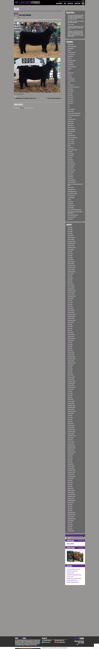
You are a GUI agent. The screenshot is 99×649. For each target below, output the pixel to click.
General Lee (70, 84)
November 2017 (71, 431)
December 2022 (71, 314)
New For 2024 (71, 143)
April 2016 (70, 462)
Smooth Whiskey (71, 180)
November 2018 (71, 407)
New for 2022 (71, 141)
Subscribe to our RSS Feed (60, 640)
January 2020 (71, 379)
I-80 (69, 105)
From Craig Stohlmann (25, 15)
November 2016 (71, 447)
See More (81, 547)
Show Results (20, 94)
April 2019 (70, 397)
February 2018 (71, 425)
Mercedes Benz (71, 131)
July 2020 (70, 366)
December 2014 (71, 494)
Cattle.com (70, 576)
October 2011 (71, 530)
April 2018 (70, 421)
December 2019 (71, 381)
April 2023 (70, 306)
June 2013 (70, 524)
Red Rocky (70, 159)
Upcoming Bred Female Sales (74, 209)
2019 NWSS (70, 48)
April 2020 (70, 372)
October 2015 (71, 474)
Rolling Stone (71, 161)
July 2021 (70, 342)
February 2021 (71, 352)
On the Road (71, 147)
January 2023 (71, 312)
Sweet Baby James (72, 191)
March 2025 (70, 259)
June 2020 (70, 368)
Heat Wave (70, 95)
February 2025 (71, 261)
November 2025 (71, 243)
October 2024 (71, 269)
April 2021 (70, 348)
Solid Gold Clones (72, 182)
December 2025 (71, 241)
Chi (68, 70)
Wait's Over (70, 219)
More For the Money (72, 137)
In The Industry (71, 109)
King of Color (71, 111)
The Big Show (71, 197)
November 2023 (71, 292)
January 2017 (71, 443)
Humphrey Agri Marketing (74, 574)
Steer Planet (70, 572)
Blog (83, 3)
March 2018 (70, 423)
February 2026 (71, 237)
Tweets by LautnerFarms (70, 543)
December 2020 (71, 356)
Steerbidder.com (71, 189)
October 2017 (71, 433)
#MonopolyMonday (72, 46)
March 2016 (70, 464)
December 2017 (71, 429)
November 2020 (71, 358)
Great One (70, 93)
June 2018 (70, 417)
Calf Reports (70, 64)
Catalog (69, 68)
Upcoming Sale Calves (73, 215)
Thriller (69, 199)
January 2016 (71, 468)
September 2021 (71, 338)
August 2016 (71, 453)
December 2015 (71, 470)
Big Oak (69, 58)
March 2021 (70, 350)
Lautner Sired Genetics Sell (74, 113)
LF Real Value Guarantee (73, 115)
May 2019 (70, 395)
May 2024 (70, 279)
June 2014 (70, 506)
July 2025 (70, 251)
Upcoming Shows (72, 217)
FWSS (69, 82)
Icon (69, 107)
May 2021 (70, 346)
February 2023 (71, 310)
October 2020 (71, 360)
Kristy (19, 17)
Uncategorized (71, 205)
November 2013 (71, 514)
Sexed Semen (71, 165)
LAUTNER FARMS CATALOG (73, 569)
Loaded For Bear (72, 119)
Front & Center (71, 78)
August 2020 (71, 364)
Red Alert (70, 157)
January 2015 (71, 492)
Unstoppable (71, 207)
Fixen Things (71, 24)
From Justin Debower (55, 98)
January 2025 (71, 263)
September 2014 (71, 500)
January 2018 (71, 427)
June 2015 (70, 482)
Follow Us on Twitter (46, 642)
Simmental (70, 173)
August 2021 (71, 340)
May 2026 (70, 231)
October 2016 (71, 449)
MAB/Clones (70, 121)
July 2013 (70, 522)
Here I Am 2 (70, 99)
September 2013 (71, 518)
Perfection (70, 151)
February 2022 (71, 334)
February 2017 (71, 441)
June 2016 (70, 457)
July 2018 (70, 415)
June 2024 (70, 277)
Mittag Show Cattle (72, 580)
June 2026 (70, 229)
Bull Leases (70, 62)
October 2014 (71, 498)
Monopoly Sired (71, 135)
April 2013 (70, 528)
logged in (22, 107)
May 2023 (70, 304)
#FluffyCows (70, 44)
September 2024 (71, 271)
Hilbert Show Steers (73, 582)
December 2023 (71, 289)
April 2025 (70, 257)
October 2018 (71, 409)
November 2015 (71, 472)
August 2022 (71, 322)
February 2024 (71, 285)
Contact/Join (77, 3)
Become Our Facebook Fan (47, 640)
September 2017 (71, 435)
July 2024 (70, 275)
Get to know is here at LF (73, 86)
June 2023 (70, 302)
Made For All (71, 123)
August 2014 (71, 502)
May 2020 (70, 370)
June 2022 (70, 326)
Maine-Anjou (71, 125)
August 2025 (71, 249)
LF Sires (70, 117)
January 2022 (71, 336)
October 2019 (71, 385)
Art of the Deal (71, 54)
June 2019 (70, 393)
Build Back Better (72, 60)
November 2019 (71, 383)
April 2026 (70, 233)
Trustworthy (70, 203)
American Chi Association (74, 578)
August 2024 (71, 273)
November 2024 (71, 267)
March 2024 (70, 283)
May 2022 (70, 328)
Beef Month (70, 56)
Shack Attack (71, 167)
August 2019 (71, 389)
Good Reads (71, 91)
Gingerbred (70, 88)
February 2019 (71, 401)
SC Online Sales (71, 163)
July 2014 (70, 504)
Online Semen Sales (72, 149)
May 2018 (70, 419)
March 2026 (70, 235)
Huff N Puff (70, 103)
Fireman (70, 74)
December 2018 (71, 405)
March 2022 (70, 332)
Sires (65, 3)
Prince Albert (71, 155)
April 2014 (70, 510)
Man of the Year (71, 127)
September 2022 (71, 320)
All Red (69, 50)
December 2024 (71, 265)
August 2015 (71, 478)
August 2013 (71, 520)
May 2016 (70, 459)
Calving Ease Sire (72, 66)
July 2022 (70, 324)
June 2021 (70, 344)
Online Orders (59, 3)
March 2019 (70, 399)
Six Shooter (70, 178)
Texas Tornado (71, 195)
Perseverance (71, 153)
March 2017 (70, 439)
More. (38, 645)
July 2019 (70, 391)
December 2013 (71, 512)
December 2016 (71, 445)
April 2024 (70, 281)
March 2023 (70, 308)
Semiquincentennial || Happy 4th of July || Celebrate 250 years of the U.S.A (76, 28)
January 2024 (71, 287)
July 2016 (70, 455)
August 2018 (71, 413)
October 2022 (71, 318)
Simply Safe (70, 176)
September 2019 (71, 387)
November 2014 (71, 496)
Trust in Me (70, 201)
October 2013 (71, 516)
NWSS (69, 145)
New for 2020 (71, 139)
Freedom (70, 76)
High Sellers (70, 3)
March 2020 (70, 374)
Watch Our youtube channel (60, 642)
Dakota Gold (70, 72)
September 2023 (71, 296)
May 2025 (70, 255)
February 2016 (71, 466)
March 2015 (70, 488)
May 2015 (70, 484)
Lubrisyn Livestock (72, 571)
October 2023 (71, 294)
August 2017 (71, 437)
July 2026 (70, 227)
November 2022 (71, 316)
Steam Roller (71, 187)
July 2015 (70, 480)
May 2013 (70, 526)
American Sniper (71, 52)
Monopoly (70, 133)
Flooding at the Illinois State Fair (25, 98)
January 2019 (71, 403)
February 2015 (71, 490)
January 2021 (71, 354)
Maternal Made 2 (72, 129)
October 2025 (71, 245)
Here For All (70, 97)
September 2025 (71, 247)
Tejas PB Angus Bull (72, 193)
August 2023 (71, 298)
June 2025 (70, 253)
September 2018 (71, 411)
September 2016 (71, 451)
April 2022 (70, 330)
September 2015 (71, 476)
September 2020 (71, 362)
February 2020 (71, 377)
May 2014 (70, 508)
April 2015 (70, 486)
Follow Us (80, 540)
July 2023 (70, 300)
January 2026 (71, 239)
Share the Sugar (71, 169)
